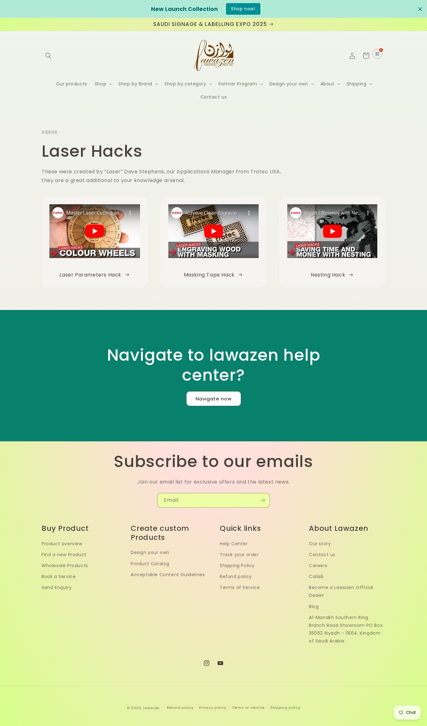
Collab (316, 576)
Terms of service (248, 707)
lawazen (152, 707)
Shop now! (243, 9)
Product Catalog (150, 564)
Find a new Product (64, 554)
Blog (314, 606)
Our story (320, 544)
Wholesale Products (65, 565)
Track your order (239, 554)
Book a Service (59, 576)
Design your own (150, 552)
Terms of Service (240, 587)
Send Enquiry (57, 587)
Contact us (322, 554)
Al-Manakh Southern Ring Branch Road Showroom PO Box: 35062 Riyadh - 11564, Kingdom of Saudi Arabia (346, 629)
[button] (48, 56)
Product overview (62, 544)
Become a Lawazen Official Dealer (341, 591)
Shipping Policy (237, 565)
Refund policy (236, 576)
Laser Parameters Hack (90, 274)
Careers (318, 565)
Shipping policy (285, 707)
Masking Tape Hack (209, 274)
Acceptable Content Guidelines (168, 574)
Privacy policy (212, 707)
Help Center (234, 544)
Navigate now (214, 398)
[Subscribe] (262, 500)
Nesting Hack (328, 274)
